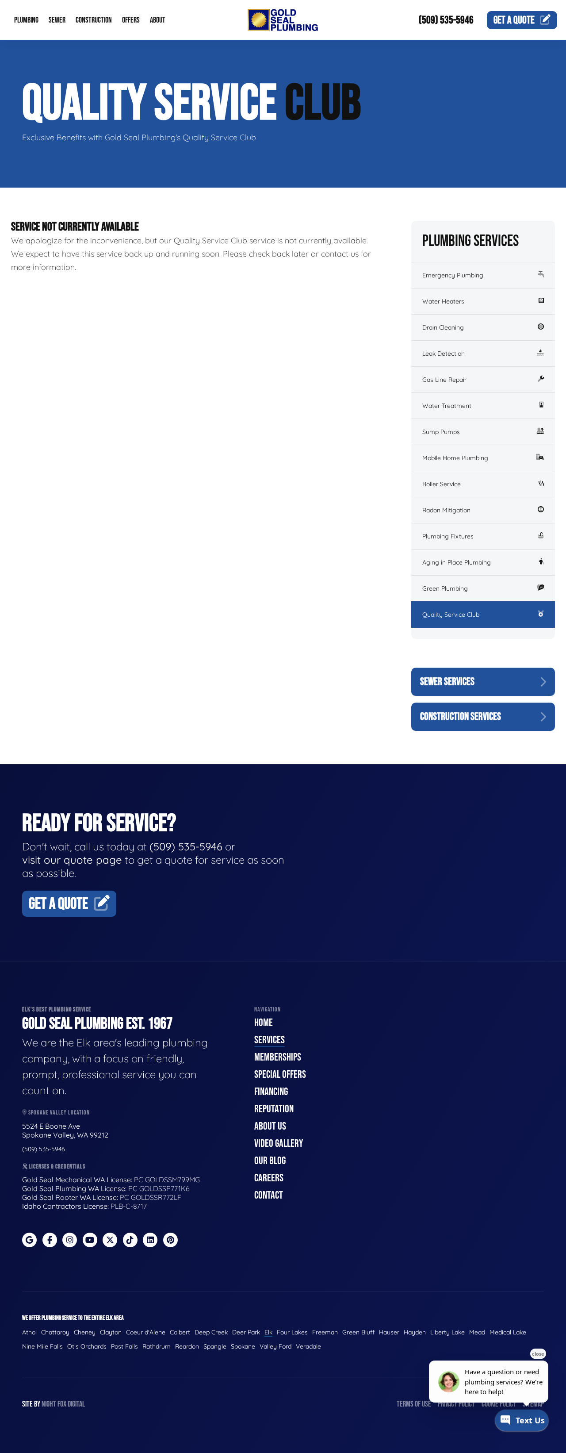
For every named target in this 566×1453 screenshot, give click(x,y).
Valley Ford (275, 1346)
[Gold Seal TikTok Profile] (130, 1240)
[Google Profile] (29, 1240)
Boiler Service (441, 484)
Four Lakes (292, 1332)
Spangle (214, 1346)
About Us (270, 1126)
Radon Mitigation (446, 510)
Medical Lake (508, 1332)
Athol (29, 1332)
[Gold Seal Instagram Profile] (69, 1240)
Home (263, 1022)
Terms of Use (414, 1404)
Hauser (389, 1332)
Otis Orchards (87, 1346)
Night (49, 1404)
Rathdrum (156, 1346)
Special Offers (280, 1074)
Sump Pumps (441, 432)
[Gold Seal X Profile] (110, 1240)
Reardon (187, 1346)
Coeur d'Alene (145, 1332)
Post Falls (124, 1346)
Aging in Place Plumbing (456, 562)
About (157, 20)
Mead (477, 1332)
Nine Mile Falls (42, 1346)
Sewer (57, 20)
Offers (131, 20)
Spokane (243, 1346)
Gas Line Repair (444, 380)
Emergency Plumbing (452, 275)
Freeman (325, 1332)
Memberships (277, 1057)
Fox (61, 1404)
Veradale (308, 1346)
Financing (271, 1091)
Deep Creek (211, 1332)
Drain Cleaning (443, 327)
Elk (268, 1332)
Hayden (415, 1332)
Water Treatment (446, 406)
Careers (268, 1178)
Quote (514, 20)
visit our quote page (72, 859)
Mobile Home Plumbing (455, 458)
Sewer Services (447, 681)
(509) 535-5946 (446, 20)
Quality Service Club (450, 615)
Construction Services (460, 716)
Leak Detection (443, 353)
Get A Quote (58, 904)
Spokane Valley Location (58, 1112)
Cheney (85, 1332)
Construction (94, 20)
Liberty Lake (447, 1332)
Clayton (111, 1332)
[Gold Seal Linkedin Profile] (150, 1240)
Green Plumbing (445, 588)
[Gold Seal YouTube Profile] (90, 1240)
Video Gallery (278, 1143)
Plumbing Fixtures (448, 536)
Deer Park (246, 1332)
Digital (76, 1404)
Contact (268, 1195)
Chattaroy (55, 1332)
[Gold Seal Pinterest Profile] (170, 1240)
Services (269, 1040)
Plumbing (26, 20)
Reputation (274, 1109)
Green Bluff (358, 1332)
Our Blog (270, 1160)
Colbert (180, 1332)
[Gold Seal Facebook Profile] (49, 1240)
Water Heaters (443, 301)
